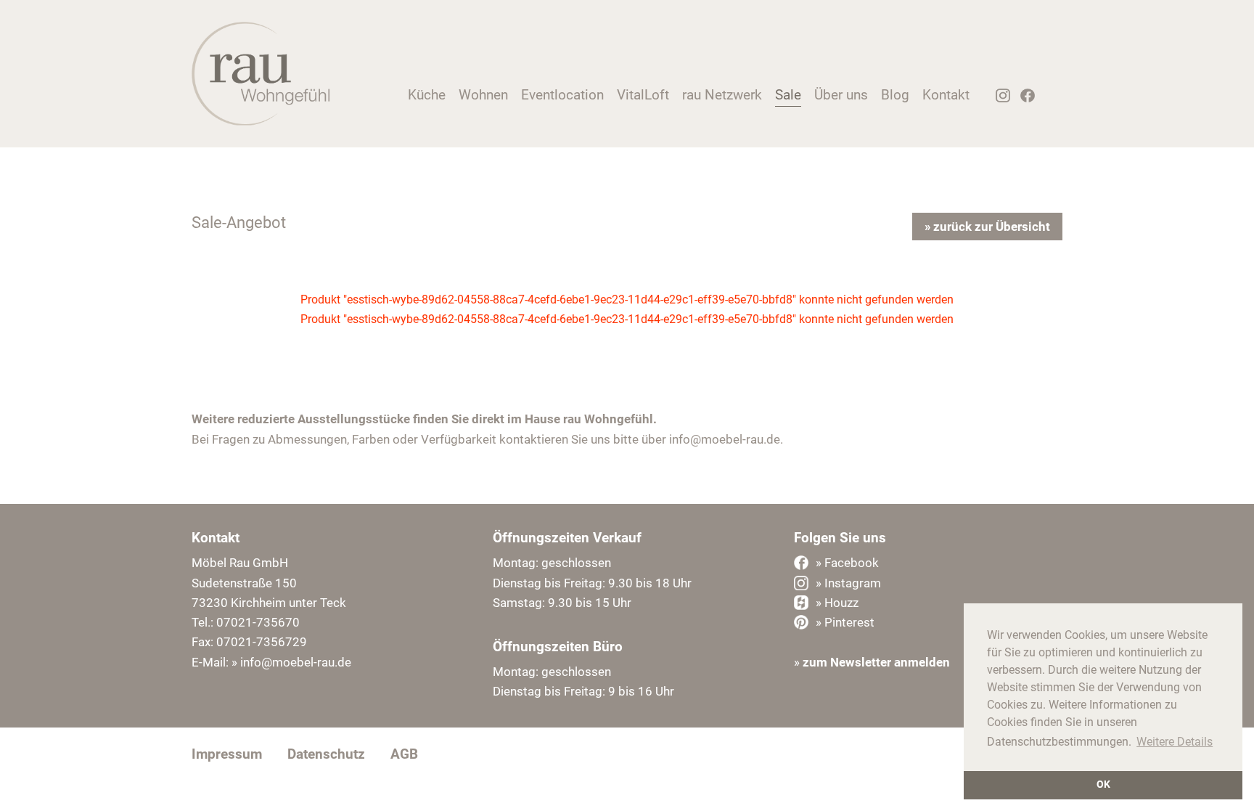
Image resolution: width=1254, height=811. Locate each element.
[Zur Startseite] (260, 122)
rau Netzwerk (722, 94)
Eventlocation (562, 94)
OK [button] (1103, 784)
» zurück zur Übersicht (987, 226)
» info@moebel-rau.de (291, 662)
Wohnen (483, 94)
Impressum (227, 754)
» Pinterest (845, 622)
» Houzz (837, 602)
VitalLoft (643, 94)
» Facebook (847, 562)
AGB (404, 754)
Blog (895, 94)
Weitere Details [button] (1174, 742)
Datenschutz (326, 754)
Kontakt (946, 94)
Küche (427, 94)
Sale (788, 94)
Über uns (841, 94)
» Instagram (848, 583)
